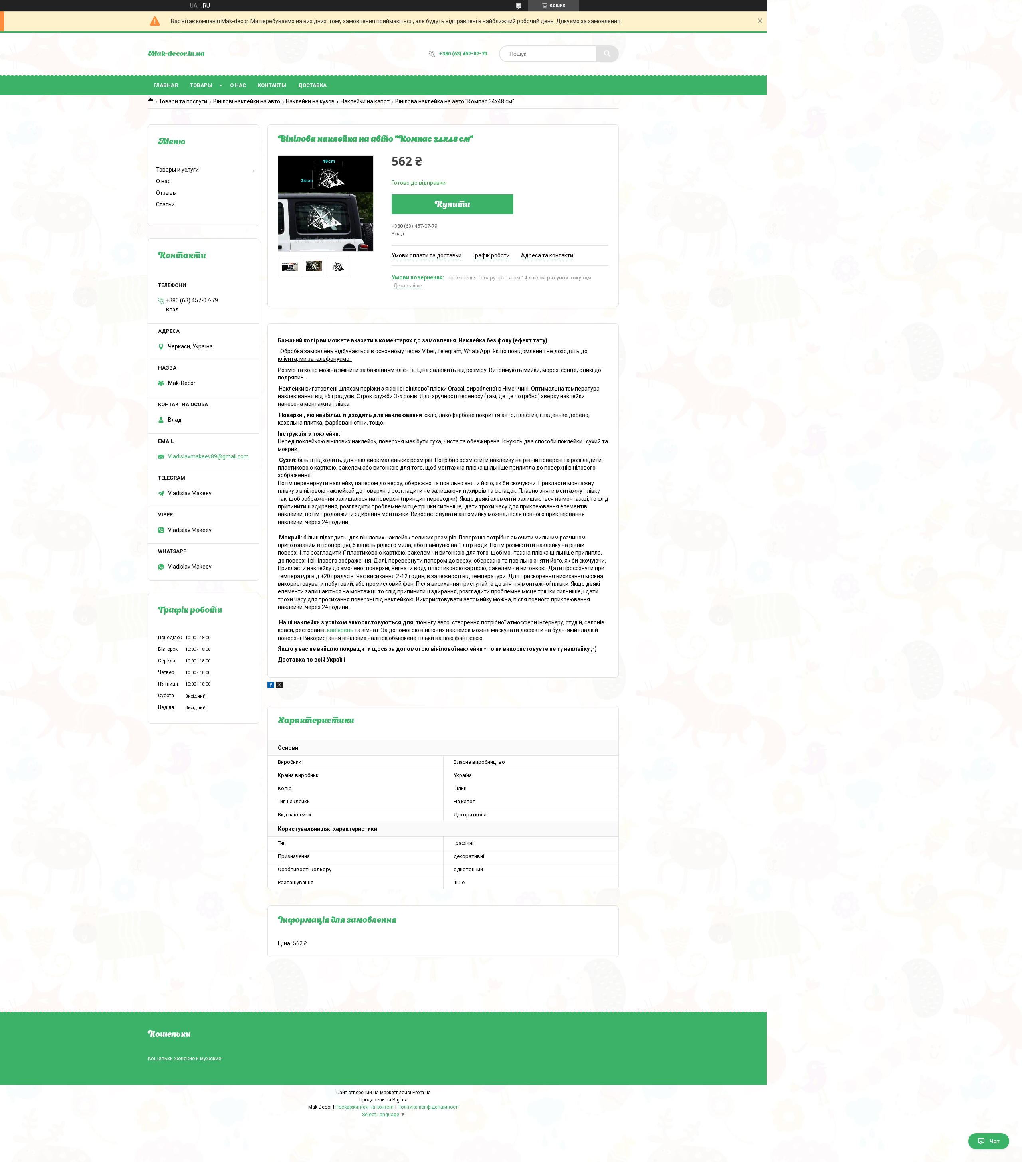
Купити (452, 205)
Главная (166, 85)
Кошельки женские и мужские (184, 1058)
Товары (201, 85)
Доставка (312, 85)
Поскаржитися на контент (364, 1107)
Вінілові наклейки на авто (246, 101)
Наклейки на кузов (310, 101)
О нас (238, 85)
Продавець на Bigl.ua (383, 1100)
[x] (279, 686)
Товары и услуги (177, 169)
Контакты (272, 85)
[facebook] (270, 686)
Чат (995, 1141)
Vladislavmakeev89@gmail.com (208, 456)
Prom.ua (421, 1092)
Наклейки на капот (365, 101)
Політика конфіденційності (428, 1107)
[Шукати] (607, 53)
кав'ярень (340, 630)
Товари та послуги (183, 101)
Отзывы (166, 193)
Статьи (165, 204)
